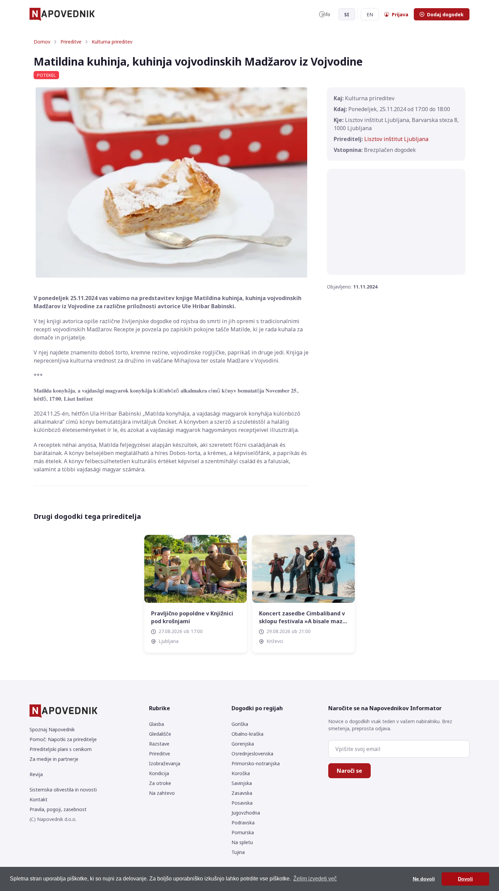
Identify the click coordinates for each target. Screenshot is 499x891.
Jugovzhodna (246, 812)
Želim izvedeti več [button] (315, 878)
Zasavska (242, 793)
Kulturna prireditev (112, 41)
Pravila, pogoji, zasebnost (58, 809)
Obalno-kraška (247, 734)
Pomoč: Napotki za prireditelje (63, 739)
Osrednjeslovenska (252, 753)
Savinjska (242, 783)
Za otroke (160, 783)
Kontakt (39, 799)
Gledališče (160, 734)
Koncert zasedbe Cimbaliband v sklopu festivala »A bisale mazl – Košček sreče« (302, 617)
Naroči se (349, 770)
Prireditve (70, 41)
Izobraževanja (164, 763)
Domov (42, 41)
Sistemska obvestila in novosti (63, 789)
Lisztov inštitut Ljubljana (396, 139)
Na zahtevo (162, 793)
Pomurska (243, 832)
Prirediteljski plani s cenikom (61, 749)
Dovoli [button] (465, 878)
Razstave (159, 743)
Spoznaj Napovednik (52, 729)
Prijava (400, 14)
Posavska (242, 803)
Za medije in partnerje (54, 759)
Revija (36, 774)
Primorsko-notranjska (256, 763)
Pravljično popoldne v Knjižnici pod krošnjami (192, 617)
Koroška (241, 773)
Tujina (238, 852)
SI (346, 14)
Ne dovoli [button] (424, 878)
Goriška (240, 724)
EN (370, 14)
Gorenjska (243, 743)
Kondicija (159, 773)
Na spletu (242, 842)
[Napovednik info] (324, 14)
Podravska (243, 822)
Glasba (156, 724)
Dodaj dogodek (445, 14)
